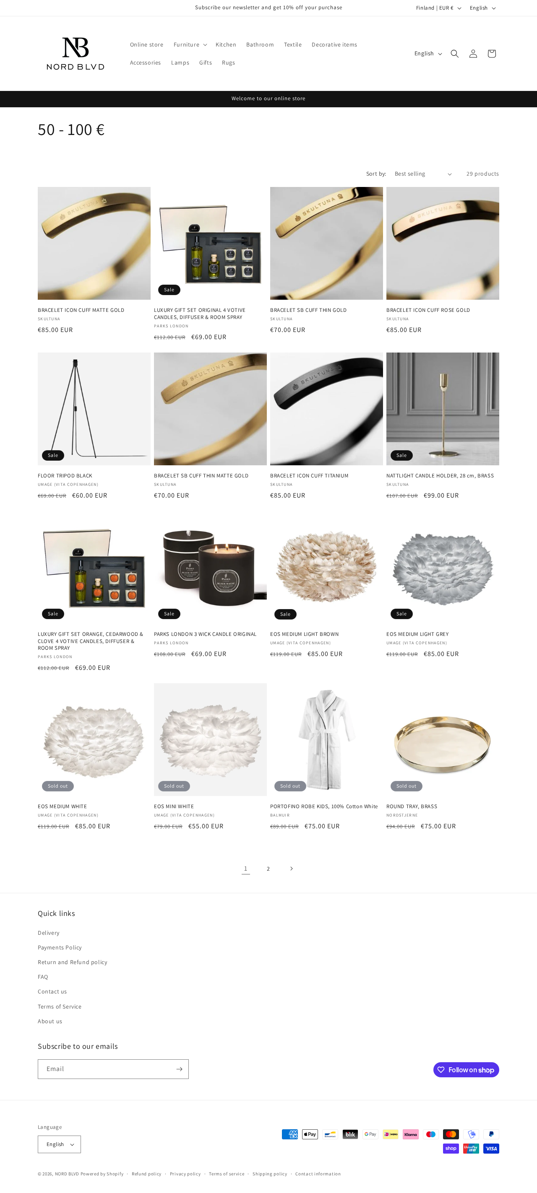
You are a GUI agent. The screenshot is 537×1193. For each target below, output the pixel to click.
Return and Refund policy (72, 962)
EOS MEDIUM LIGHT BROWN (304, 634)
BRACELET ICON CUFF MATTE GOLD (81, 310)
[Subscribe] (179, 1069)
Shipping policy (270, 1174)
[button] (190, 44)
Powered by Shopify (102, 1174)
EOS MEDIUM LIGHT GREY (417, 634)
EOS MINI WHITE (174, 806)
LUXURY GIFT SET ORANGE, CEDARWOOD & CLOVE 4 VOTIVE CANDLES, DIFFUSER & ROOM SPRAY (90, 641)
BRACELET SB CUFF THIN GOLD (308, 310)
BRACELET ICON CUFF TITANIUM (309, 475)
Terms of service (226, 1174)
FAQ (43, 976)
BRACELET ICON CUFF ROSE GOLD (428, 310)
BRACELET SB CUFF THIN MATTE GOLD (201, 475)
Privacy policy (185, 1174)
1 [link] (246, 868)
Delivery (49, 932)
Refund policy (147, 1174)
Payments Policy (60, 947)
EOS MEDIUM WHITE (62, 806)
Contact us (52, 991)
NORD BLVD (67, 1174)
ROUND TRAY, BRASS (411, 806)
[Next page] (291, 868)
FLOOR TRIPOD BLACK (65, 475)
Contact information (318, 1174)
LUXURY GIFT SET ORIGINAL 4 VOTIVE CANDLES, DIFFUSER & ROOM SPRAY (200, 314)
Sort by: (376, 173)
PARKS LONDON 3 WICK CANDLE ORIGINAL (205, 634)
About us (50, 1021)
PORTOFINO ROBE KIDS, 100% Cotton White (324, 806)
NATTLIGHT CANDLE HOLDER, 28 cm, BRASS (440, 475)
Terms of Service (60, 1006)
